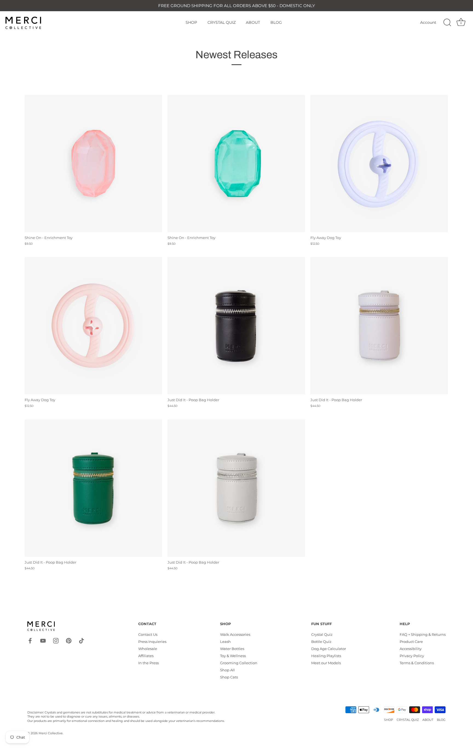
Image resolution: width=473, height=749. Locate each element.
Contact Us (147, 634)
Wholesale (147, 648)
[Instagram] (56, 640)
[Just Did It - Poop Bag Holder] (236, 325)
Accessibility (411, 648)
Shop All (227, 670)
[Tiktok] (81, 640)
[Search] (447, 23)
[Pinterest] (68, 640)
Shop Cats (229, 677)
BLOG (276, 22)
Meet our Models (326, 663)
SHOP (191, 22)
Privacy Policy (412, 656)
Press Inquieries (152, 641)
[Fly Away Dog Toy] (379, 163)
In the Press (148, 663)
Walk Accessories (235, 634)
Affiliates (146, 656)
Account (428, 22)
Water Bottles (232, 648)
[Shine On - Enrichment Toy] (93, 163)
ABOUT (253, 22)
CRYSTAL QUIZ (221, 22)
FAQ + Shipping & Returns (423, 634)
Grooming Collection (238, 663)
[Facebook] (30, 640)
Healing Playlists (326, 656)
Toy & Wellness (233, 656)
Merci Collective (51, 733)
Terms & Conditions (417, 663)
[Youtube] (43, 640)
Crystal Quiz (322, 634)
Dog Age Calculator (328, 648)
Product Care (411, 641)
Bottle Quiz (321, 641)
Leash (225, 641)
